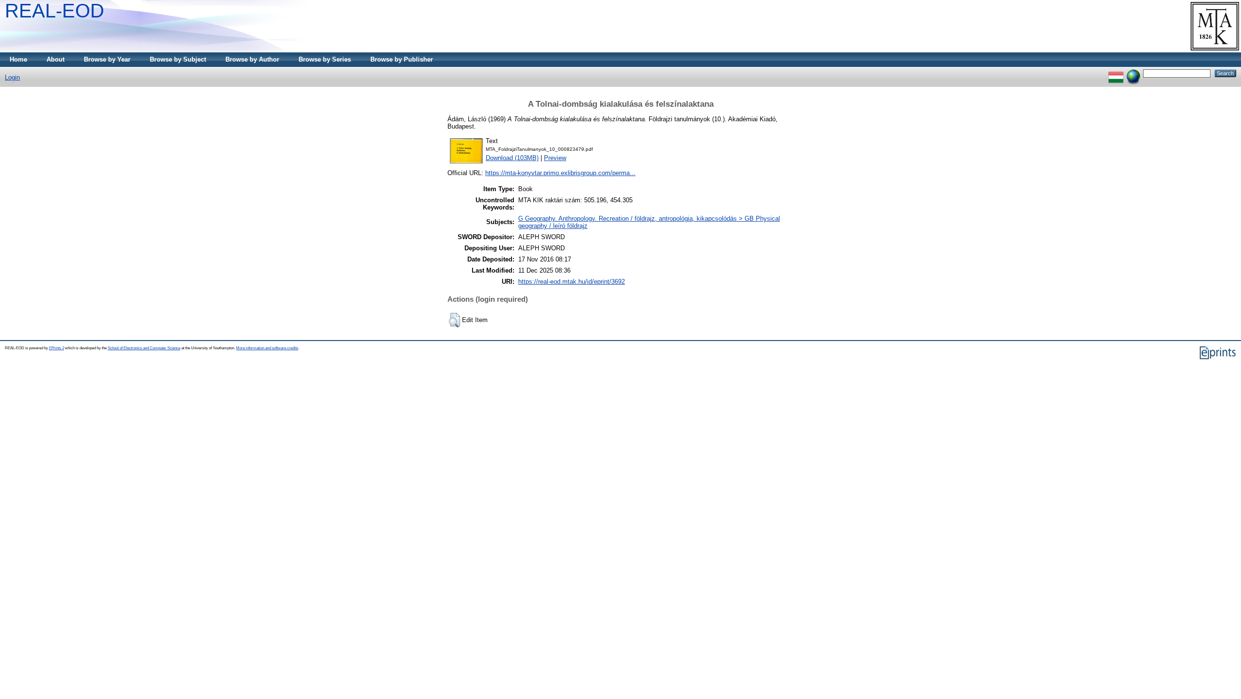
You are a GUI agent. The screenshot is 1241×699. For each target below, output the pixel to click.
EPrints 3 (56, 348)
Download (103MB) (512, 158)
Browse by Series (325, 59)
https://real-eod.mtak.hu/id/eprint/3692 (571, 281)
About (55, 59)
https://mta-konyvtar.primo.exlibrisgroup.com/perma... (560, 173)
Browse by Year (107, 59)
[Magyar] (1116, 73)
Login (12, 77)
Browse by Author (252, 59)
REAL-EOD (54, 10)
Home (18, 59)
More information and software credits (267, 348)
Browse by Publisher (401, 59)
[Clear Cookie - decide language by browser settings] (1133, 73)
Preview (555, 158)
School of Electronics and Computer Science (144, 348)
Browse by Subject (178, 59)
